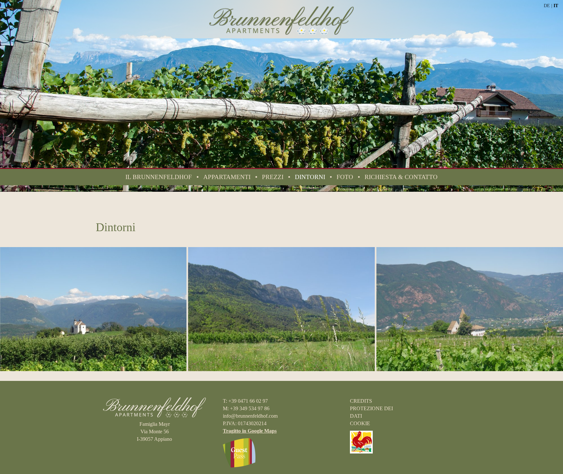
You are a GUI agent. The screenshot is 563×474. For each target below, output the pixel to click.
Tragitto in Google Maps (250, 431)
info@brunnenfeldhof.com (250, 416)
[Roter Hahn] (361, 441)
